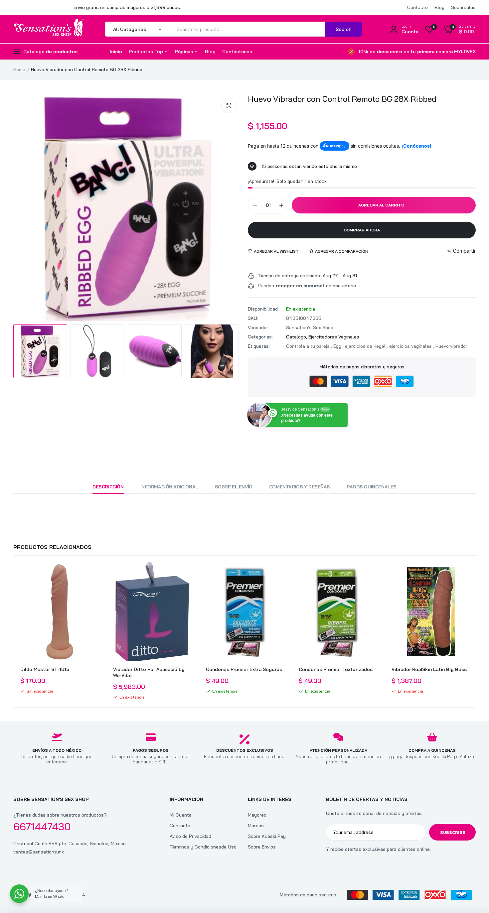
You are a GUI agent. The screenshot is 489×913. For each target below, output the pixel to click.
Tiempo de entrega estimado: (289, 276)
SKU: (253, 318)
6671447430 (42, 826)
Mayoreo (257, 815)
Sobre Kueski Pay (267, 836)
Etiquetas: (259, 346)
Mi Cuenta (181, 815)
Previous (13, 631)
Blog (439, 7)
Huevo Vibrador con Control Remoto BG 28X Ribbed (342, 99)
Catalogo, (297, 337)
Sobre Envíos (262, 847)
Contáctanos (237, 52)
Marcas (256, 826)
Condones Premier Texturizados (336, 669)
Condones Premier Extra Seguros (244, 669)
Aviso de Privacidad (190, 836)
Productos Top (146, 52)
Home (19, 69)
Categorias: (260, 337)
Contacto (417, 7)
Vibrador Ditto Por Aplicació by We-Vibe (149, 672)
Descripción (107, 487)
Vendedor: (258, 327)
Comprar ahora (362, 229)
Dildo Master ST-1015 (44, 669)
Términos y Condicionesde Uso (203, 847)
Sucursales (463, 7)
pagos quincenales (372, 487)
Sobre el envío (233, 487)
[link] (93, 573)
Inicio (116, 52)
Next (475, 631)
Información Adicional (169, 487)
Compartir (464, 251)
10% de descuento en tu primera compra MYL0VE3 (417, 51)
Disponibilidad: (263, 309)
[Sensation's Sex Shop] (49, 29)
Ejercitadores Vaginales (333, 337)
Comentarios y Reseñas (299, 487)
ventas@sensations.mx (38, 852)
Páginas (184, 52)
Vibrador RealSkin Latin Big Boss (429, 669)
